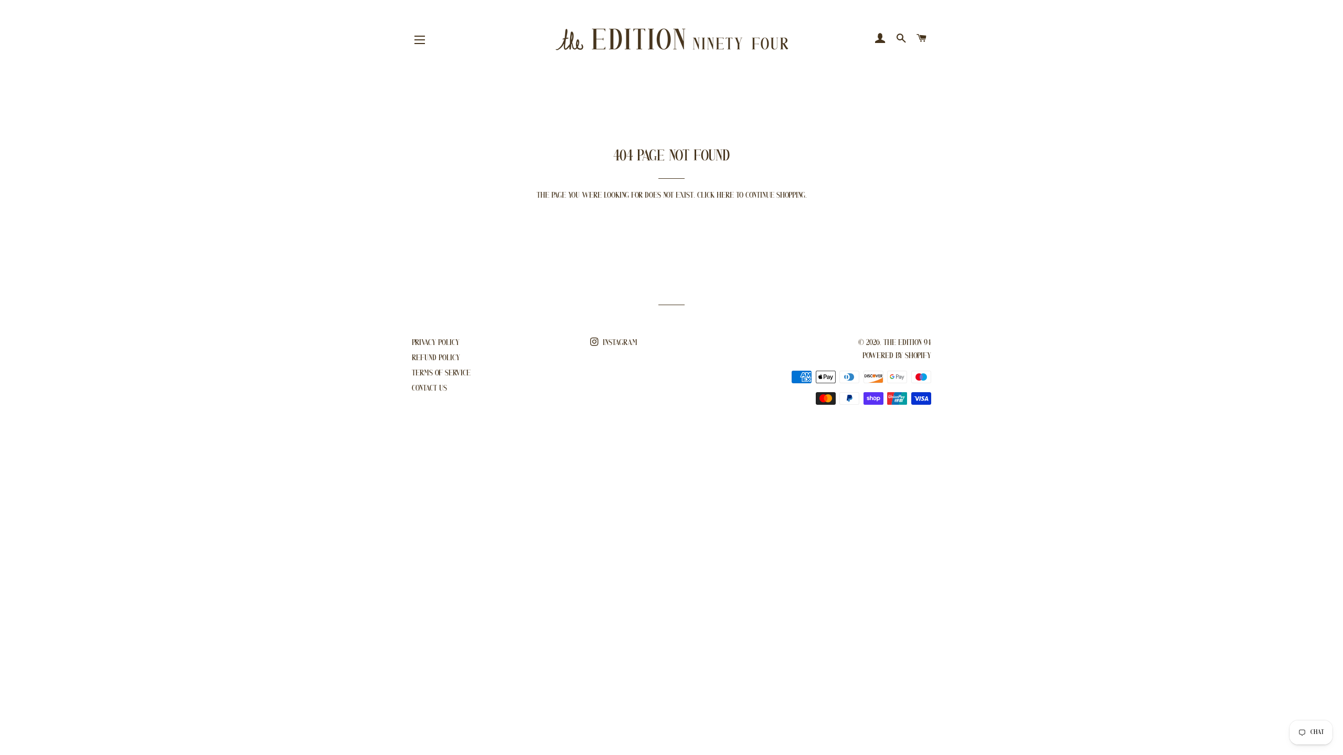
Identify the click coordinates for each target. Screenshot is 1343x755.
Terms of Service (441, 373)
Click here (715, 195)
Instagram (619, 343)
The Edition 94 (907, 343)
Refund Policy (436, 358)
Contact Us (429, 388)
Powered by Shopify (896, 356)
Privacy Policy (436, 343)
